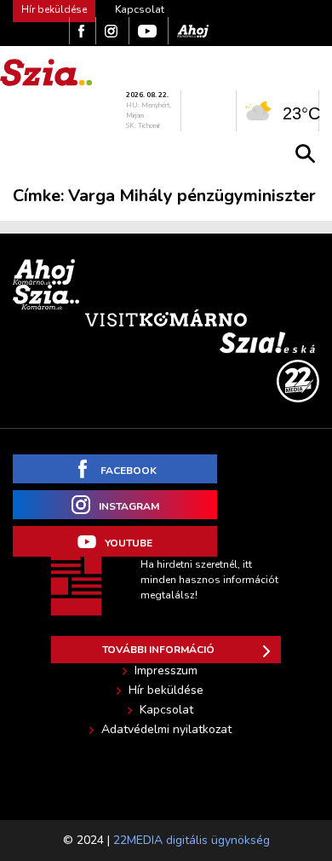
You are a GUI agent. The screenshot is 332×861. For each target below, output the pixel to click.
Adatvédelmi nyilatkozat (166, 729)
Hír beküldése (166, 690)
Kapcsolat (139, 9)
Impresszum (166, 671)
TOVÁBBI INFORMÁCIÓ (158, 649)
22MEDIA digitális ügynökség (191, 840)
